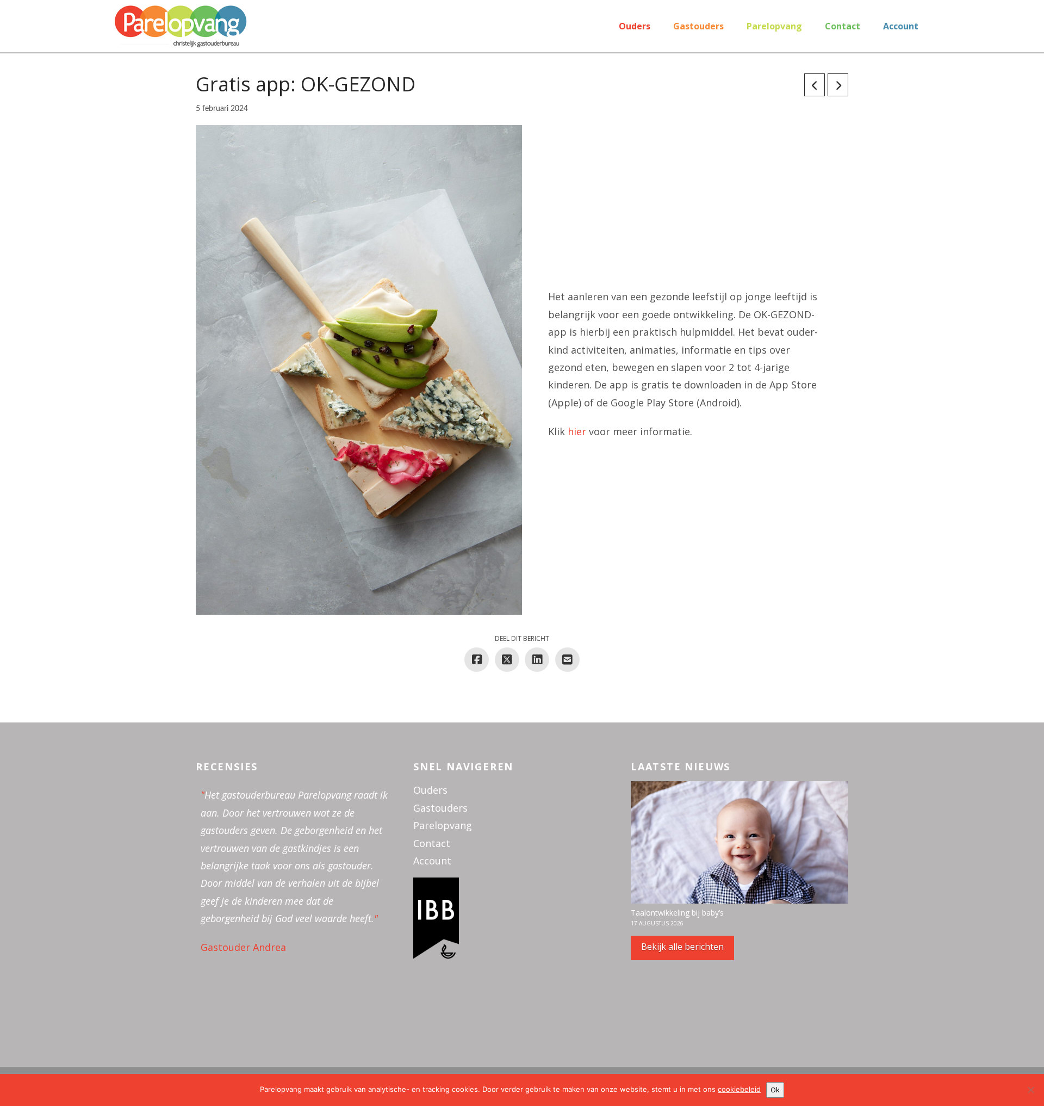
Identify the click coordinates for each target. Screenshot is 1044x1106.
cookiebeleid (739, 1089)
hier (577, 431)
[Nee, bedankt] (1030, 1089)
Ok (775, 1090)
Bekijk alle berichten (682, 947)
